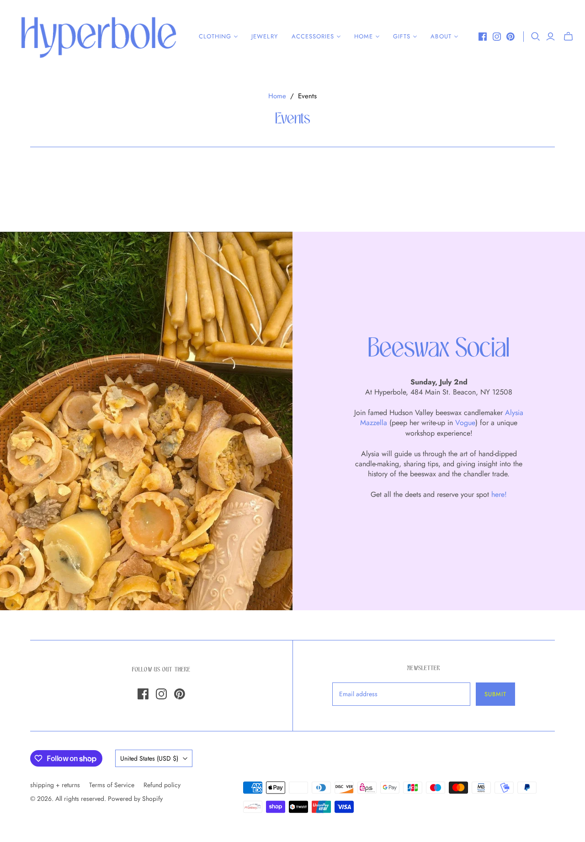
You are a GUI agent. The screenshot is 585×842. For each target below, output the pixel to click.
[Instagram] (497, 36)
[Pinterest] (510, 36)
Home (277, 96)
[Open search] (535, 36)
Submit (495, 694)
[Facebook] (482, 36)
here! (499, 494)
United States (149, 758)
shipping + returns (55, 784)
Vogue (465, 422)
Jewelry (264, 36)
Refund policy (162, 784)
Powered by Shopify (135, 798)
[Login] (550, 37)
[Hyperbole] (98, 36)
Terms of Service (111, 784)
